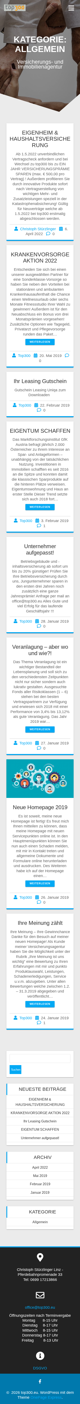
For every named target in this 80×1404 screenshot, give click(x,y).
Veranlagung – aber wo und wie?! (40, 650)
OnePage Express (46, 1397)
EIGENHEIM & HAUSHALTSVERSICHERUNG (40, 139)
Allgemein (40, 1222)
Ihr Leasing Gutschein (40, 381)
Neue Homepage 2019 (40, 807)
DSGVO (40, 1368)
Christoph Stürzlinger (38, 229)
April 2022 (40, 1167)
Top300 (24, 356)
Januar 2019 (40, 1192)
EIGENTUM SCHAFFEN (40, 431)
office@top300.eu (40, 1307)
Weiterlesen (40, 341)
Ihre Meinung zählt (40, 923)
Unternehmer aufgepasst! (40, 549)
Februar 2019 (40, 1184)
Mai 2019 (40, 1176)
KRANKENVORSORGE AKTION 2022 (40, 257)
